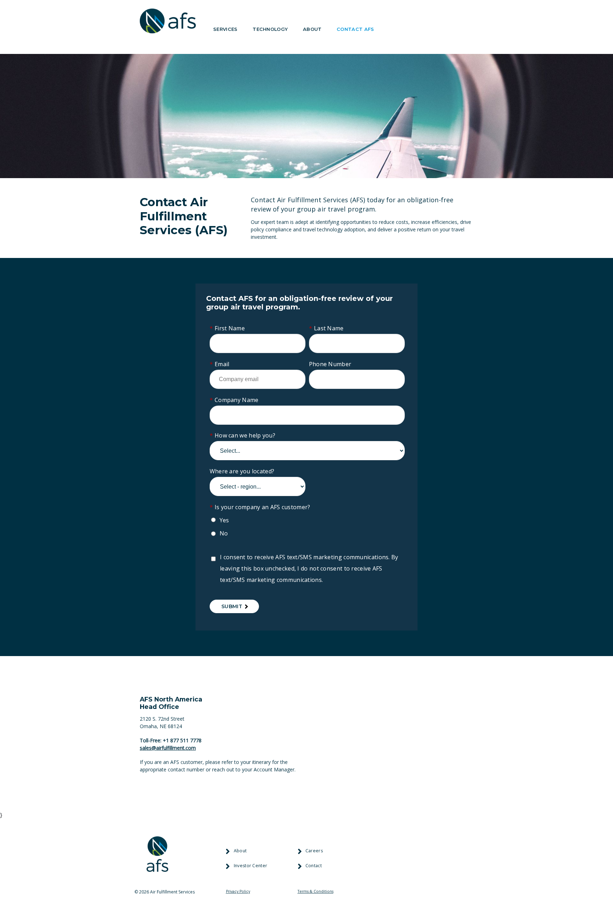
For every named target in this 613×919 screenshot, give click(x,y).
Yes (224, 520)
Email (220, 364)
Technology (270, 29)
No (224, 533)
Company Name (234, 400)
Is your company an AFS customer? (260, 507)
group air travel (321, 209)
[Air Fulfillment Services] (168, 22)
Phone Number (330, 364)
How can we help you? (242, 435)
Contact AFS (355, 29)
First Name (227, 328)
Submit (231, 606)
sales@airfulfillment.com (168, 747)
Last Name (326, 328)
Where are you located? (242, 471)
